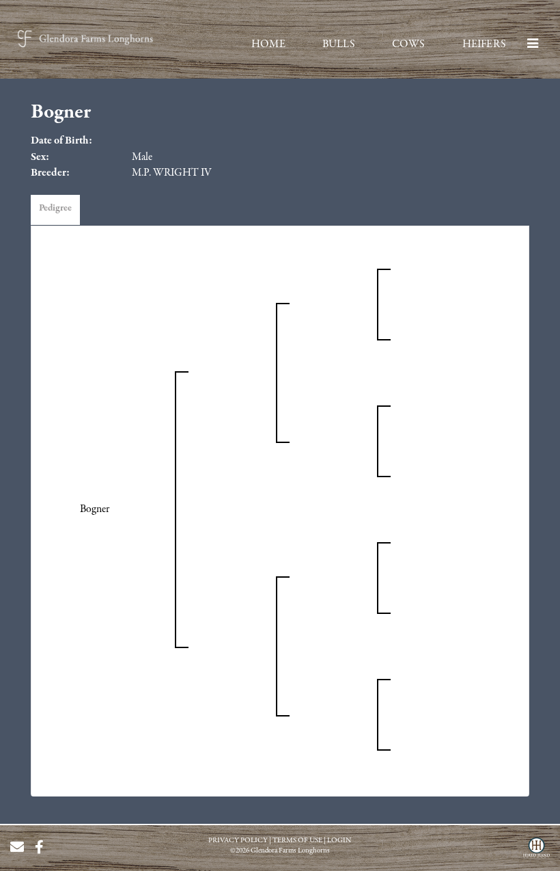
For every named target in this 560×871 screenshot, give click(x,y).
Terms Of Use (297, 840)
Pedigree (55, 208)
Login (339, 840)
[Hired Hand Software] (536, 853)
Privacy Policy (238, 840)
